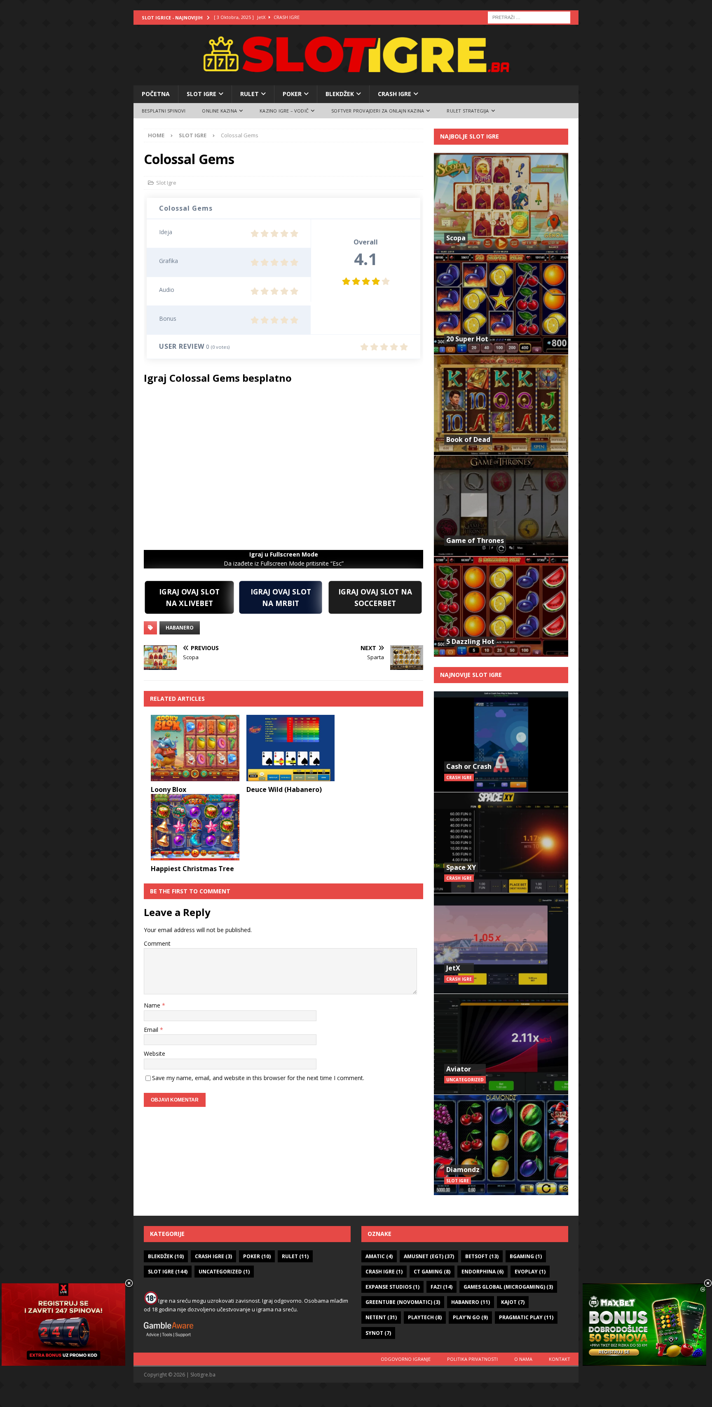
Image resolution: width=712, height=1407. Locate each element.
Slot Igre (201, 94)
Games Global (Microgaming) (508, 1286)
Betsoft (482, 1256)
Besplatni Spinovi (163, 111)
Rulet (249, 94)
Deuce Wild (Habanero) (284, 789)
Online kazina (219, 111)
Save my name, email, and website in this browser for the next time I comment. (258, 1078)
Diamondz (463, 1169)
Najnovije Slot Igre (471, 675)
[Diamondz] (501, 1145)
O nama (523, 1359)
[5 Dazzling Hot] (501, 606)
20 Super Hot (467, 338)
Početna (156, 94)
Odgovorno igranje (406, 1359)
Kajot (513, 1302)
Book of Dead (468, 439)
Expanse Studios (392, 1286)
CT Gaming (432, 1271)
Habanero (180, 627)
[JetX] (501, 943)
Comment (157, 943)
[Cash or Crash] (501, 741)
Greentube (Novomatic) (402, 1302)
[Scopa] (501, 203)
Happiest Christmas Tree (192, 868)
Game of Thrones (475, 540)
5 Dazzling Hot (470, 641)
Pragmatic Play (526, 1317)
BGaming (526, 1256)
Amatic (379, 1256)
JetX (453, 967)
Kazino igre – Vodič (284, 111)
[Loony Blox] (195, 748)
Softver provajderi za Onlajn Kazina (377, 111)
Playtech (425, 1317)
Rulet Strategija (468, 111)
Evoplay (530, 1271)
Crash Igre (394, 94)
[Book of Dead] (501, 405)
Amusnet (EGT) (429, 1256)
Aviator (458, 1068)
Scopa (456, 237)
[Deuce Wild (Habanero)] (290, 748)
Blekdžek (340, 94)
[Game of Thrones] (501, 505)
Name (153, 1005)
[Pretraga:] (529, 17)
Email (152, 1030)
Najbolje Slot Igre (469, 136)
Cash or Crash (469, 766)
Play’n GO (470, 1317)
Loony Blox (168, 789)
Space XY (461, 867)
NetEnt (381, 1317)
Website (154, 1053)
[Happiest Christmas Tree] (195, 827)
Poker (292, 94)
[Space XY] (501, 842)
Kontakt (559, 1359)
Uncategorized (224, 1271)
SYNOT (378, 1333)
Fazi (441, 1286)
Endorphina (482, 1271)
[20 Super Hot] (501, 304)
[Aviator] (501, 1044)
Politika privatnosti (472, 1359)
